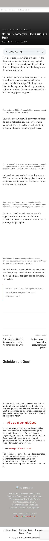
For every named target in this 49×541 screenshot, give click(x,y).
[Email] (26, 322)
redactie (9, 42)
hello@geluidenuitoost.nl (26, 456)
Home (3, 10)
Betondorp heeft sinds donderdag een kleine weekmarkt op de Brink (13, 342)
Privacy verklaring (26, 530)
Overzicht (27, 30)
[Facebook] (14, 322)
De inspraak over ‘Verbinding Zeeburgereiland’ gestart (38, 343)
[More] (39, 322)
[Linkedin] (20, 322)
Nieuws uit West (25, 533)
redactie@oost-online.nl (24, 516)
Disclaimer (39, 530)
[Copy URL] (33, 322)
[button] (4, 3)
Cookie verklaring (10, 530)
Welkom (12, 10)
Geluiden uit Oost (24, 10)
